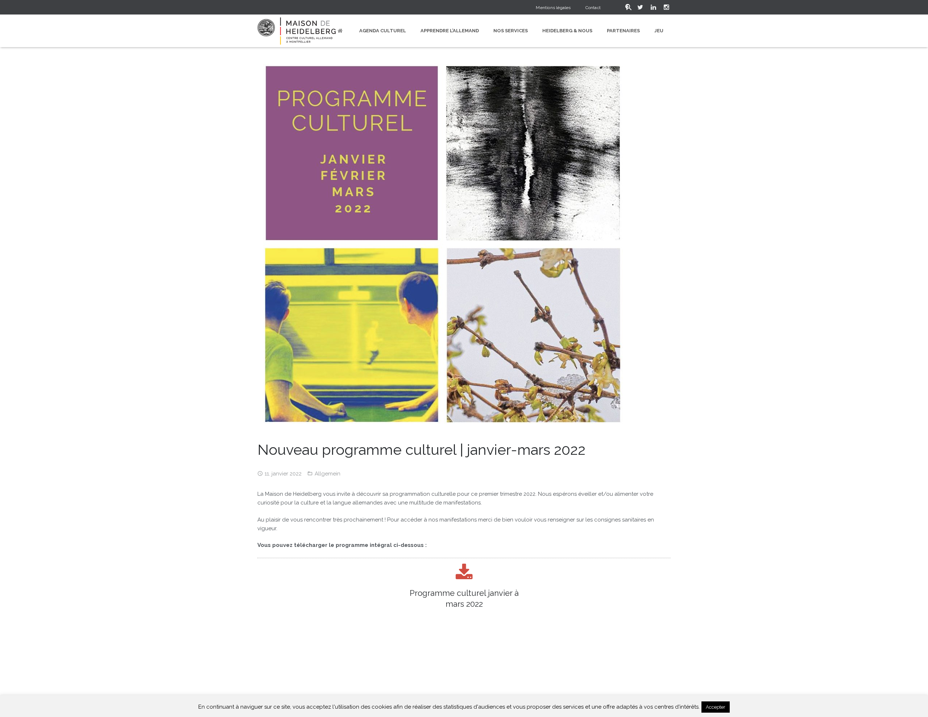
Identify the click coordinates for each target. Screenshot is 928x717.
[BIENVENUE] (341, 31)
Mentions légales (553, 7)
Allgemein (327, 473)
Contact (593, 7)
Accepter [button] (715, 707)
